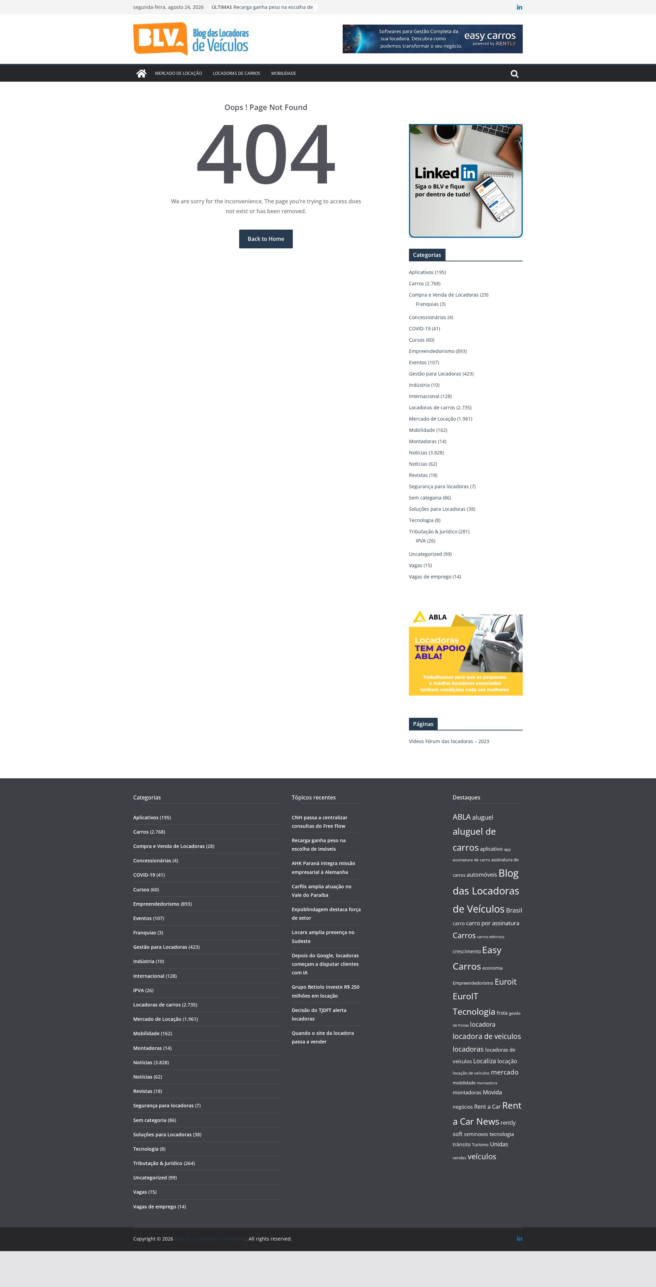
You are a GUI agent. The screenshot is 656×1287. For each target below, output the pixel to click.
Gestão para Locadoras (435, 373)
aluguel (482, 817)
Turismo (480, 1144)
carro (459, 923)
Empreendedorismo (431, 351)
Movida (492, 1092)
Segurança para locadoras (439, 486)
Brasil (514, 910)
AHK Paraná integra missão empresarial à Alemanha (264, 10)
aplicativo (491, 848)
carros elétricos (490, 936)
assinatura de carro (471, 860)
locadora (482, 1024)
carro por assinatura (492, 923)
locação (507, 1061)
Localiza (484, 1060)
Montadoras (423, 441)
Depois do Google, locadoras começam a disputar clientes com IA (325, 964)
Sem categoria (425, 497)
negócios (463, 1107)
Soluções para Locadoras (437, 509)
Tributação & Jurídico (433, 531)
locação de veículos (471, 1073)
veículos (482, 1156)
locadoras (468, 1049)
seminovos (476, 1134)
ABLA (462, 817)
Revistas (418, 475)
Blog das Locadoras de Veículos (486, 891)
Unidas (499, 1144)
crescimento (467, 951)
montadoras (467, 1092)
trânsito (461, 1144)
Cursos (417, 340)
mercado (504, 1072)
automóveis (482, 874)
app (507, 849)
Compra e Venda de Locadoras (444, 294)
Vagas (415, 565)
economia (492, 968)
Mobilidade (283, 73)
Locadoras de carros (236, 73)
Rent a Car (487, 1106)
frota (502, 1013)
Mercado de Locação (178, 73)
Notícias (418, 452)
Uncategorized (425, 554)
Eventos (418, 362)
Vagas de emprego (430, 576)
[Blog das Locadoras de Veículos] (141, 73)
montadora (487, 1082)
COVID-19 (419, 328)
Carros (416, 283)
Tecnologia (421, 520)
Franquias (427, 304)
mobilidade (464, 1083)
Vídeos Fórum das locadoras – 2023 (449, 741)
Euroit (506, 981)
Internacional (424, 396)
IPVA (421, 540)
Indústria (419, 385)
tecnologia (502, 1134)
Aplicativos (421, 272)
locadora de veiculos (487, 1036)
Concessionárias (427, 317)
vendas (459, 1158)
